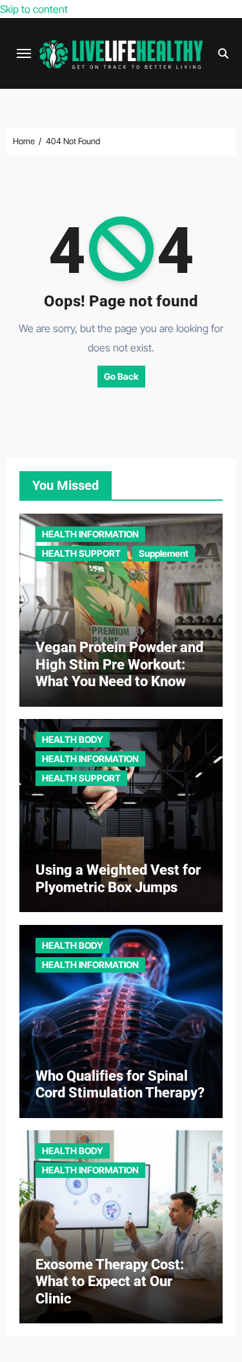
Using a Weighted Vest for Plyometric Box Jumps (118, 878)
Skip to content (34, 9)
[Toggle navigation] (24, 53)
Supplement (163, 553)
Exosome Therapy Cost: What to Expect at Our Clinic (109, 1281)
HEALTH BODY (72, 739)
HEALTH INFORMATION (90, 533)
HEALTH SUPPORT (81, 553)
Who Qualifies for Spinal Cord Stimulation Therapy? (120, 1084)
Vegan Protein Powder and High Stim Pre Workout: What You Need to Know (119, 664)
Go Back (121, 376)
